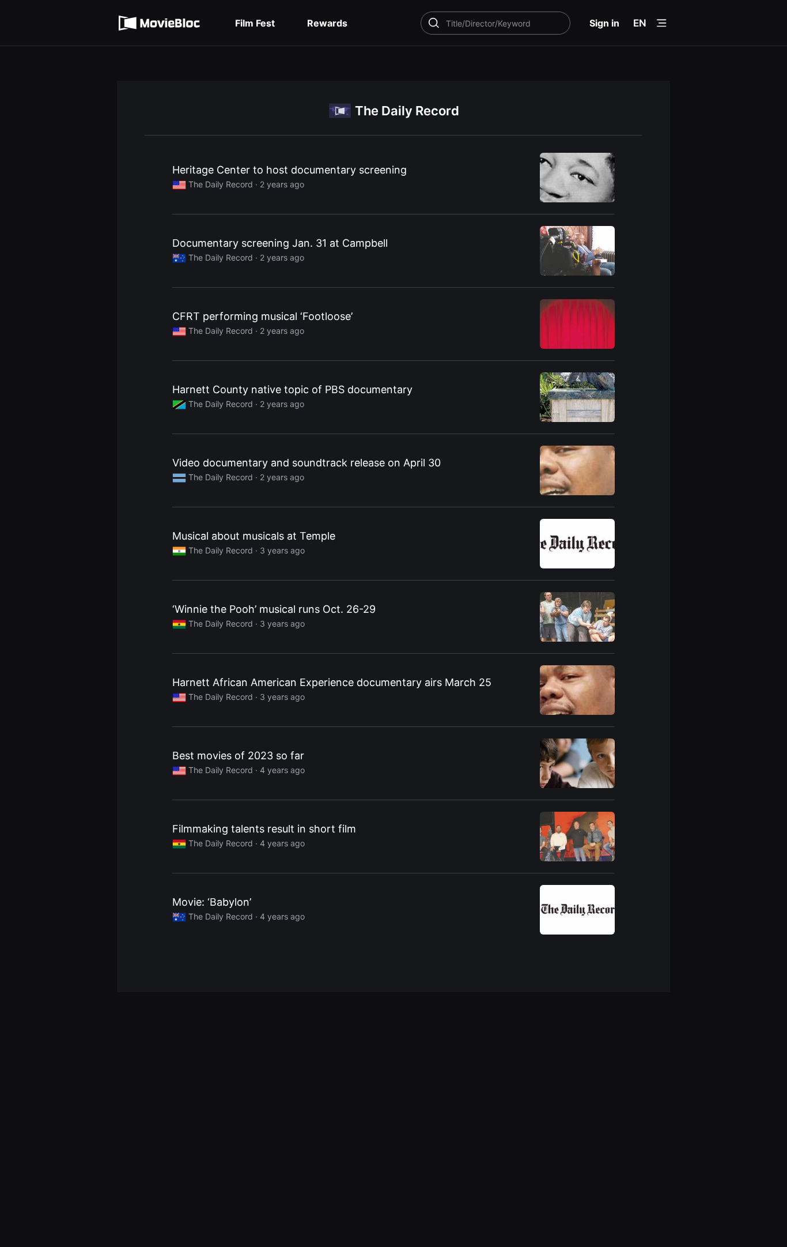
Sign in (604, 23)
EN (639, 23)
